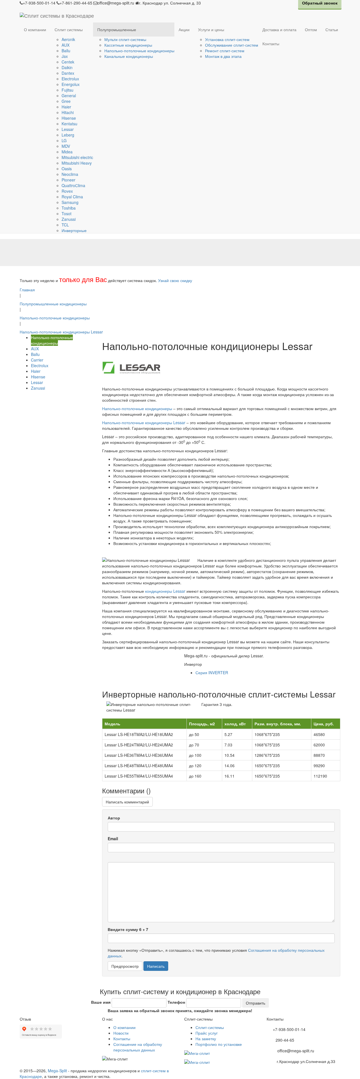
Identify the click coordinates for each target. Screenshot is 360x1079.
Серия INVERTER (211, 672)
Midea (67, 152)
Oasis (67, 168)
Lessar (68, 129)
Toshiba (69, 208)
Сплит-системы (209, 1027)
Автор (114, 818)
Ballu (66, 50)
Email (113, 838)
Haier (66, 107)
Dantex (68, 73)
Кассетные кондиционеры (128, 45)
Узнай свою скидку (175, 280)
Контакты (270, 43)
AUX (65, 45)
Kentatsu (69, 123)
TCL (65, 225)
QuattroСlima (73, 185)
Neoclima (70, 174)
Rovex (67, 191)
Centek (68, 62)
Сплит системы (69, 29)
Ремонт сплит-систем (224, 50)
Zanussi (69, 219)
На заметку (205, 1038)
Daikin (67, 67)
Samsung (70, 202)
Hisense (69, 118)
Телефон (176, 1002)
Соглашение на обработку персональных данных (137, 1047)
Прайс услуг (206, 1033)
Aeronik (68, 39)
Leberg (68, 135)
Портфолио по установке (218, 1044)
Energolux (71, 84)
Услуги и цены (211, 29)
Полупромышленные (116, 29)
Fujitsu (67, 90)
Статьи (331, 29)
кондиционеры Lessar (165, 591)
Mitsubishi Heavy (77, 163)
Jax (65, 56)
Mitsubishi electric (77, 157)
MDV (66, 146)
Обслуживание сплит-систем (231, 45)
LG (64, 140)
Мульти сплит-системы (125, 39)
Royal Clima (72, 196)
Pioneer (68, 180)
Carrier (37, 360)
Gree (66, 101)
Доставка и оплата (279, 29)
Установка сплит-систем (227, 39)
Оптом (311, 29)
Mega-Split (57, 1070)
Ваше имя (101, 1002)
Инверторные (74, 230)
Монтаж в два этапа (223, 56)
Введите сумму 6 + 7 (128, 929)
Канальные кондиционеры (128, 56)
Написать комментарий (127, 802)
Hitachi (68, 112)
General (69, 95)
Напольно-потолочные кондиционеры (139, 50)
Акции (184, 29)
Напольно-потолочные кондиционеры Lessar (143, 422)
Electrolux (70, 78)
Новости (121, 1033)
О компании (35, 29)
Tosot (66, 213)
